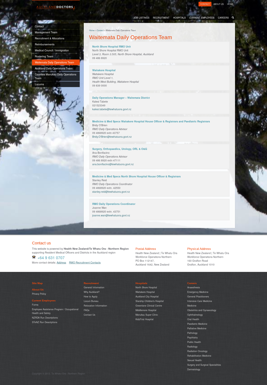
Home (230, 4)
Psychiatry (192, 337)
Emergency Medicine (197, 292)
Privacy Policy (39, 293)
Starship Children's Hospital (149, 301)
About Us (218, 4)
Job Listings (141, 17)
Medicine (191, 305)
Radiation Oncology (197, 351)
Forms (35, 304)
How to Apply (90, 296)
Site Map (37, 283)
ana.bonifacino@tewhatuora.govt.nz (113, 164)
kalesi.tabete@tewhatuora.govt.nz (111, 109)
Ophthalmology (195, 314)
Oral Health (193, 319)
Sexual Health (194, 360)
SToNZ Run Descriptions (44, 322)
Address (61, 262)
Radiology (192, 346)
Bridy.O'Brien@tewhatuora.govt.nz (112, 136)
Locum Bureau (91, 301)
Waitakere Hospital (145, 292)
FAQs (86, 310)
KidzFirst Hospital (144, 319)
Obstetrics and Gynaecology (201, 310)
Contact (205, 4)
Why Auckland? (92, 292)
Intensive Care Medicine (199, 301)
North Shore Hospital (146, 287)
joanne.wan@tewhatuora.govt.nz (111, 215)
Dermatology (193, 369)
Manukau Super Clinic (146, 314)
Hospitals (179, 17)
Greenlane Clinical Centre (148, 305)
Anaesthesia (193, 287)
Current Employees (201, 17)
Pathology (192, 333)
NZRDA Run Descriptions (45, 317)
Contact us (41, 243)
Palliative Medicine (196, 328)
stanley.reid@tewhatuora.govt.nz (111, 191)
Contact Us (89, 314)
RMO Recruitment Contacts (85, 262)
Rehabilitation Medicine (199, 355)
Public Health (194, 342)
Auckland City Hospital (147, 296)
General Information (94, 287)
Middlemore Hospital (145, 310)
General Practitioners (198, 296)
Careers (223, 17)
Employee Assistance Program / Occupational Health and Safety (55, 311)
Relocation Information (95, 305)
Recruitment (161, 17)
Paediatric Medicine (197, 323)
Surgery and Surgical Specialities (204, 364)
